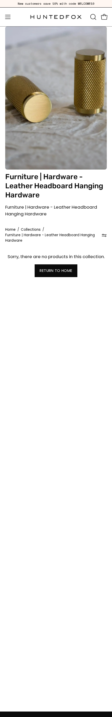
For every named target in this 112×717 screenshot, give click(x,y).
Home (10, 229)
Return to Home (56, 270)
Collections (31, 229)
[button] (92, 17)
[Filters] (104, 235)
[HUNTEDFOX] (56, 16)
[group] (56, 3)
